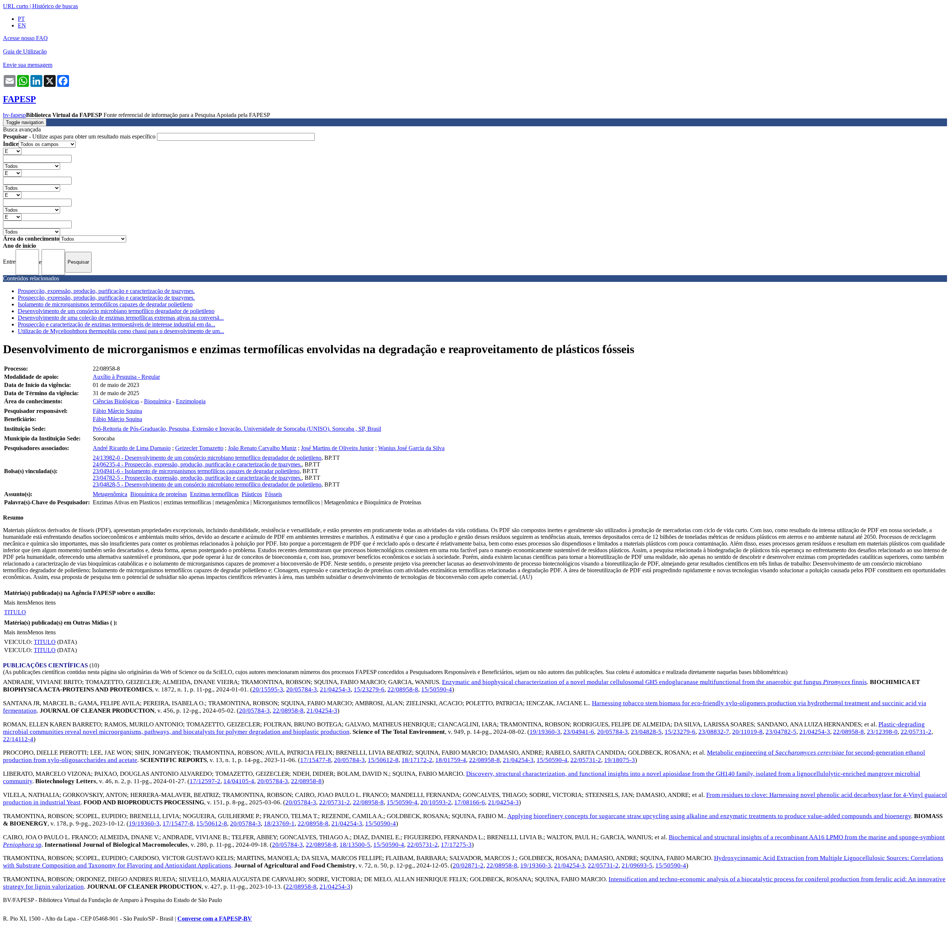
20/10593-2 (435, 802)
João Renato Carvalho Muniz (262, 448)
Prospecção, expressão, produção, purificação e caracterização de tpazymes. (106, 291)
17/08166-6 (469, 802)
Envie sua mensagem (27, 65)
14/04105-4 (238, 781)
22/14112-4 (18, 739)
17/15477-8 (315, 760)
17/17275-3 (456, 844)
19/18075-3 (619, 760)
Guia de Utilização (25, 51)
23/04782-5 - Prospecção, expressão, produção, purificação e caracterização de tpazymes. (197, 478)
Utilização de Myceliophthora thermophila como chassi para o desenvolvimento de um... (121, 331)
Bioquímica (157, 401)
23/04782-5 (781, 731)
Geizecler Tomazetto (199, 448)
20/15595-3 (267, 689)
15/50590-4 (436, 689)
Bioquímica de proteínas (158, 494)
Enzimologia (191, 401)
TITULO (15, 612)
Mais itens (15, 602)
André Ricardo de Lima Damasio (132, 448)
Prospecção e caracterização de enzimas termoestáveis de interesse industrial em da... (116, 324)
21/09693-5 (637, 865)
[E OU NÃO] (12, 151)
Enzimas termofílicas (214, 494)
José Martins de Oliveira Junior (337, 448)
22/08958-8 (402, 689)
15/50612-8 (383, 760)
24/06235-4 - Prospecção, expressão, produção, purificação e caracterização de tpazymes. (197, 464)
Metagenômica (110, 494)
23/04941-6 (578, 731)
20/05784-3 (301, 689)
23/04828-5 (646, 731)
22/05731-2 (916, 731)
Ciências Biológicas (116, 401)
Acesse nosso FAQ (25, 38)
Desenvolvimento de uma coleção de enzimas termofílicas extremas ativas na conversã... (121, 318)
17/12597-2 (205, 781)
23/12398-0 (882, 731)
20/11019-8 (747, 731)
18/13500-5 (355, 844)
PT (21, 19)
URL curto (15, 6)
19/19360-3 (545, 731)
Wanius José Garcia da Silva (411, 448)
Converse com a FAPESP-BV (214, 918)
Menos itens (41, 602)
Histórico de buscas (55, 6)
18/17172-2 (417, 760)
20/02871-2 (468, 865)
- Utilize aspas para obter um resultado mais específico (80, 136)
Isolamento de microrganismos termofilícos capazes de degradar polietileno (105, 304)
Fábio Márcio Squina (117, 411)
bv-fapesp (14, 115)
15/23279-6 (369, 689)
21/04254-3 (335, 689)
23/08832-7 (713, 731)
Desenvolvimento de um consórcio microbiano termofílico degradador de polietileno (116, 311)
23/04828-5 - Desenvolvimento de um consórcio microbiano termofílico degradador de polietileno (207, 484)
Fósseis (273, 494)
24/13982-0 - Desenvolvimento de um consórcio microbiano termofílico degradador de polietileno (207, 458)
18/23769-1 (279, 823)
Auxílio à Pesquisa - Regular (126, 377)
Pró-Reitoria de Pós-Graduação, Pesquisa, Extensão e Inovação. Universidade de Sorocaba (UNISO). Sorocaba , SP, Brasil (237, 429)
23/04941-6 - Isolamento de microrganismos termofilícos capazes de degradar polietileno (196, 471)
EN (22, 25)
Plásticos (252, 494)
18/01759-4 (450, 760)
